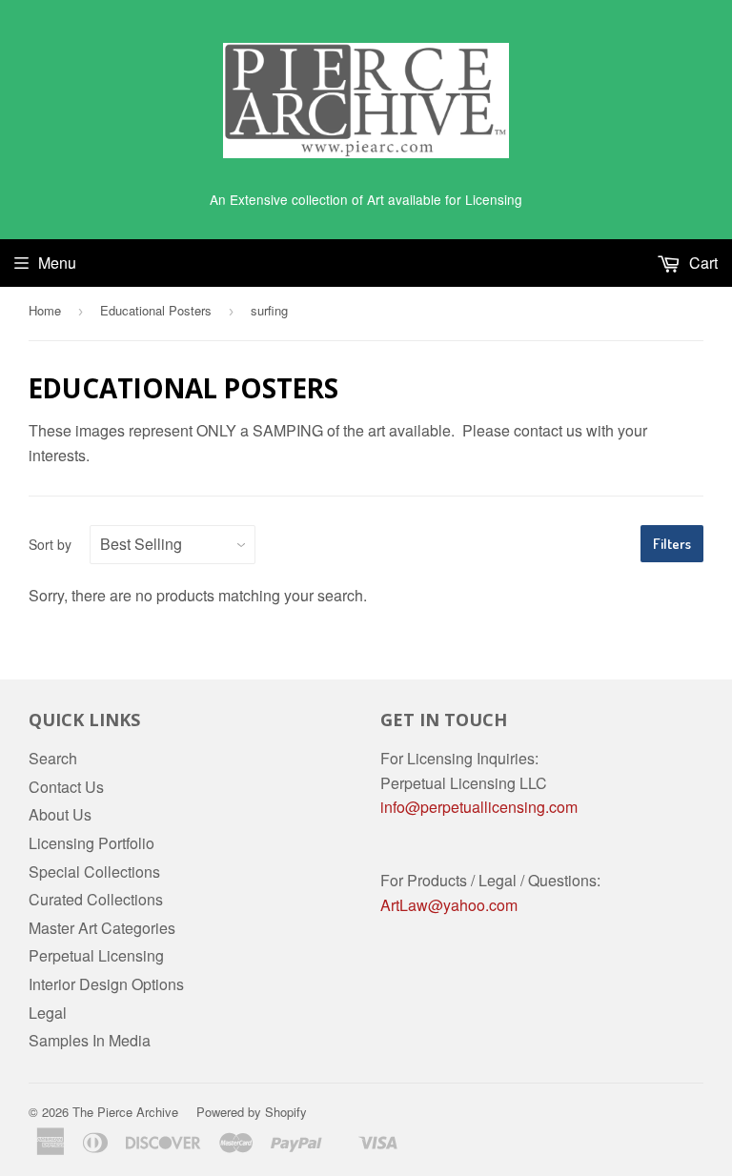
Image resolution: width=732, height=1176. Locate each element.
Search (53, 758)
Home (45, 310)
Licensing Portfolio (91, 843)
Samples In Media (90, 1040)
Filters (672, 544)
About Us (60, 814)
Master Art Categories (102, 928)
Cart (701, 263)
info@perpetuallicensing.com (479, 807)
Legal (48, 1013)
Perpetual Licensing (96, 955)
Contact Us (66, 787)
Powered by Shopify (251, 1112)
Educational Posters (156, 310)
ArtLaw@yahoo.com (449, 905)
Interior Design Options (106, 984)
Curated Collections (96, 899)
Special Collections (94, 871)
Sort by (50, 544)
